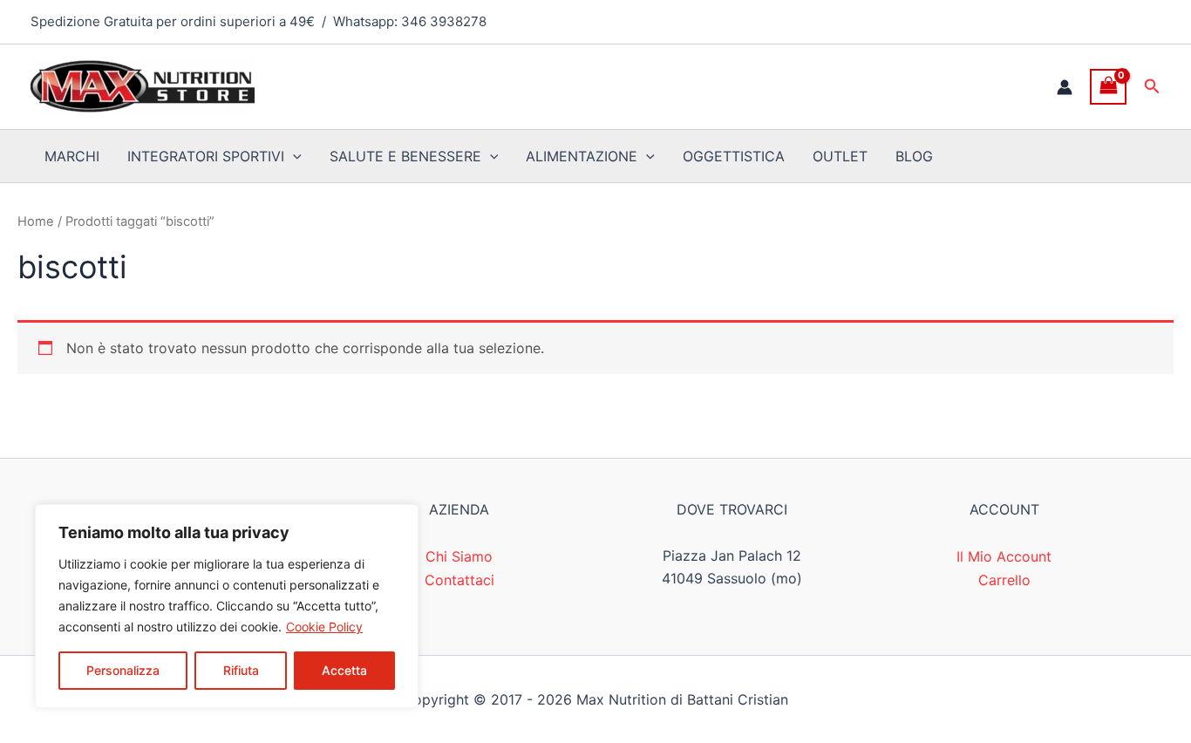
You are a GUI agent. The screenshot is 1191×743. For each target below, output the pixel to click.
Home (35, 221)
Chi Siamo (459, 556)
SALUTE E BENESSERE (405, 156)
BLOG (914, 156)
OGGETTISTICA (734, 156)
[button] (1152, 87)
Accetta (344, 670)
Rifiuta (241, 670)
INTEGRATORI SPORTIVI (205, 156)
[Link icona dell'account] (1064, 87)
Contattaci (459, 580)
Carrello (1004, 580)
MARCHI (71, 156)
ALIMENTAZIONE (581, 156)
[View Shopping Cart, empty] (1108, 87)
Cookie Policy (324, 626)
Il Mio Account (1003, 556)
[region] (227, 606)
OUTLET (840, 156)
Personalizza (123, 670)
